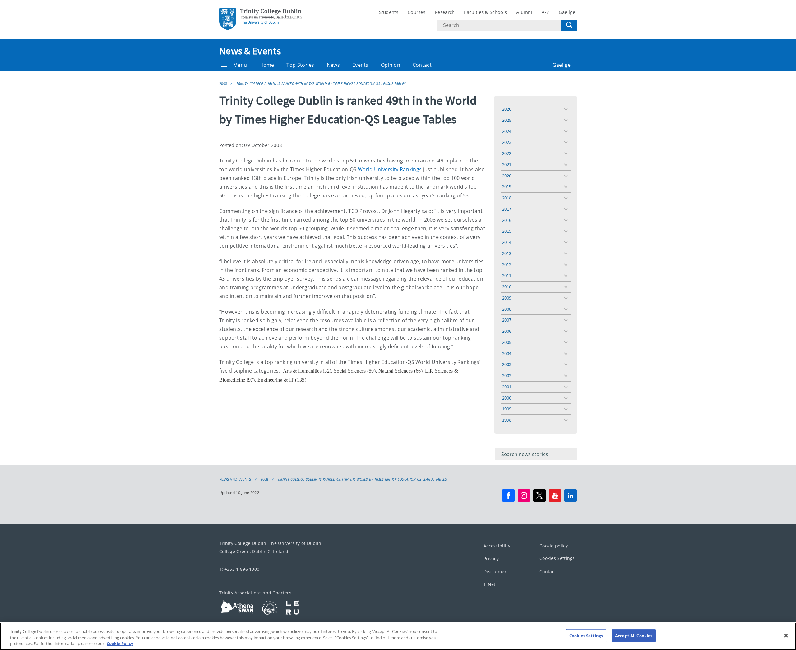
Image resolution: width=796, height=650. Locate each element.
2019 (506, 187)
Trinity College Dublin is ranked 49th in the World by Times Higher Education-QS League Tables (321, 83)
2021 (506, 164)
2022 (506, 153)
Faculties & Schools (485, 12)
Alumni (524, 12)
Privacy (491, 558)
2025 (506, 120)
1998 (506, 420)
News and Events (235, 479)
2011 (506, 275)
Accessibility (497, 546)
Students (388, 12)
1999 (506, 409)
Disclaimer (495, 571)
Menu (240, 65)
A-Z (545, 12)
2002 (506, 375)
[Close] (786, 635)
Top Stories (300, 65)
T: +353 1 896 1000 (239, 569)
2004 (506, 353)
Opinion (390, 65)
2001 (506, 387)
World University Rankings (390, 169)
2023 (506, 142)
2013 (506, 253)
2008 (223, 83)
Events (360, 65)
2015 (506, 231)
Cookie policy (553, 546)
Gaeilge (567, 12)
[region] (398, 636)
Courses (416, 12)
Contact (422, 65)
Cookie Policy (120, 643)
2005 (506, 342)
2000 (506, 398)
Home (266, 65)
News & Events (250, 51)
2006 (506, 331)
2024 (506, 131)
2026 (506, 109)
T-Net (490, 584)
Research (445, 12)
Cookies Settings (557, 558)
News (333, 65)
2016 (506, 220)
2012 (506, 265)
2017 (506, 209)
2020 (506, 176)
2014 (506, 242)
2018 (506, 198)
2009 (506, 298)
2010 (506, 287)
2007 (506, 320)
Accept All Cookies (633, 635)
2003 (506, 364)
